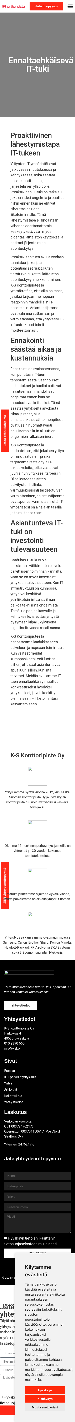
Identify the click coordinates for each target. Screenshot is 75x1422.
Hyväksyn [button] (45, 1390)
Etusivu (9, 1071)
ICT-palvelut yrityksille (20, 1077)
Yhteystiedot (13, 1102)
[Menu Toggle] (70, 6)
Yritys (8, 1083)
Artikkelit (10, 1090)
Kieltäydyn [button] (45, 1398)
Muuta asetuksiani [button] (45, 1407)
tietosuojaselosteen (21, 1244)
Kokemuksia (13, 1096)
